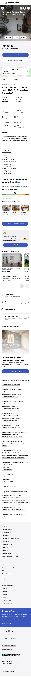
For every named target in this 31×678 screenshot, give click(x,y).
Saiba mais (15, 244)
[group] (12, 267)
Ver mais (6, 145)
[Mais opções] (28, 8)
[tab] (6, 151)
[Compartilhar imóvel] (21, 8)
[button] (15, 295)
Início (3, 79)
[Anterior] (22, 286)
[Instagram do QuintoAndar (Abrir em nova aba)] (6, 631)
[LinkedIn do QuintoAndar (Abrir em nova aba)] (12, 631)
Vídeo (17, 37)
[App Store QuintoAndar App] (16, 655)
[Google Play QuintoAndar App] (7, 655)
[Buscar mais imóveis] (2, 8)
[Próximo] (27, 286)
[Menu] (2, 2)
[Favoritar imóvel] (24, 8)
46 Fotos (9, 37)
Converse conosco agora (16, 60)
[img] (12, 260)
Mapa (24, 37)
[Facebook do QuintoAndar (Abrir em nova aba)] (3, 631)
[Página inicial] (12, 3)
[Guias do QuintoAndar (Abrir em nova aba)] (9, 631)
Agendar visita (15, 55)
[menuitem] (4, 80)
